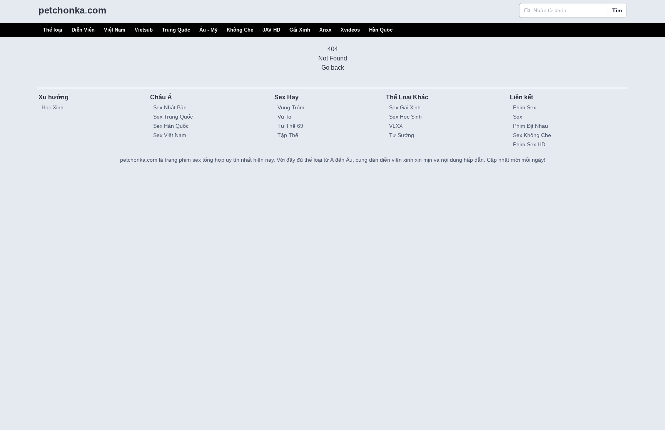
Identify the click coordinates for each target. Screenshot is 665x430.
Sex (517, 117)
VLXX (396, 126)
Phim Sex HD (529, 144)
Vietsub (144, 30)
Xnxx (325, 30)
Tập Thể (287, 135)
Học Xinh (52, 107)
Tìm (617, 10)
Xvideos (350, 30)
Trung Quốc (176, 30)
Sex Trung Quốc (173, 117)
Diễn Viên (83, 30)
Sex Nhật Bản (170, 107)
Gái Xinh (299, 30)
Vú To (284, 117)
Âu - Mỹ (208, 30)
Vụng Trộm (290, 107)
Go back (332, 67)
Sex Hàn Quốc (171, 126)
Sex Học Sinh (405, 117)
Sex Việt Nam (169, 135)
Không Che (240, 30)
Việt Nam (114, 30)
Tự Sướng (401, 135)
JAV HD (271, 30)
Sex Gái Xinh (405, 107)
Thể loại (52, 30)
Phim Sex (524, 107)
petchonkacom (72, 10)
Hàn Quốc (381, 30)
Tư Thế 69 (290, 126)
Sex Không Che (532, 135)
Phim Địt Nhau (530, 126)
